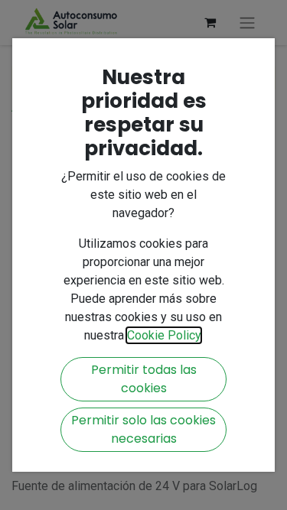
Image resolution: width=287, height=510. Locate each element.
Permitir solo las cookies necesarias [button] (143, 429)
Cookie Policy (164, 335)
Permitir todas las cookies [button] (144, 379)
